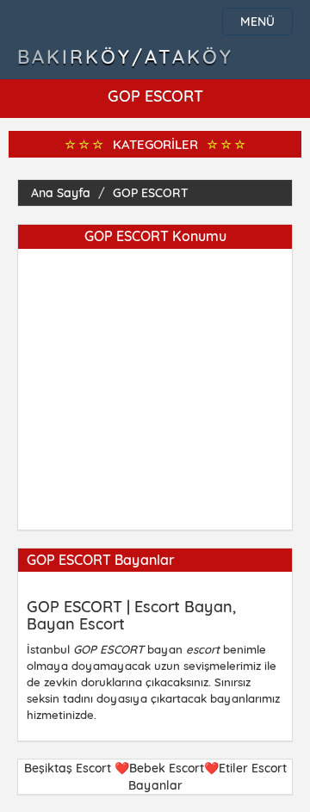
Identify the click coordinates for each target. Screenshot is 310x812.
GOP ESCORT (151, 193)
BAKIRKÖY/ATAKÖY (125, 57)
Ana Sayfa (60, 193)
